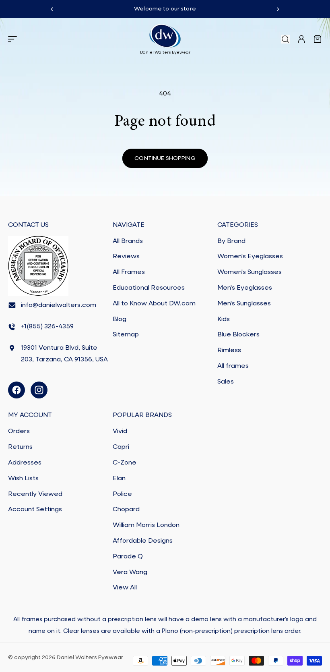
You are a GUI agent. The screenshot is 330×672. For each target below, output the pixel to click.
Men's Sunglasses (244, 304)
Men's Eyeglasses (244, 288)
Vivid (120, 431)
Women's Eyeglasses (250, 256)
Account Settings (35, 509)
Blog (119, 319)
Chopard (126, 509)
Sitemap (126, 335)
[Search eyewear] (285, 39)
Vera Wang (130, 572)
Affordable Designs (143, 541)
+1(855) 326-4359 (47, 327)
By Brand (231, 241)
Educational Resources (149, 288)
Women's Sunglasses (249, 272)
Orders (19, 431)
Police (122, 494)
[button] (12, 39)
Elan (119, 478)
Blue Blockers (238, 335)
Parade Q (128, 557)
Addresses (24, 463)
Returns (20, 447)
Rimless (229, 350)
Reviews (126, 256)
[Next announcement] (278, 9)
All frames (233, 366)
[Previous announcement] (52, 9)
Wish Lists (23, 478)
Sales (225, 382)
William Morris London (146, 525)
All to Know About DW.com (154, 304)
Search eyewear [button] (285, 39)
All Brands (128, 241)
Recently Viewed (35, 494)
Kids (223, 319)
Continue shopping (164, 158)
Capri (121, 447)
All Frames (129, 272)
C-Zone (124, 463)
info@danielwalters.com (58, 305)
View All (125, 588)
